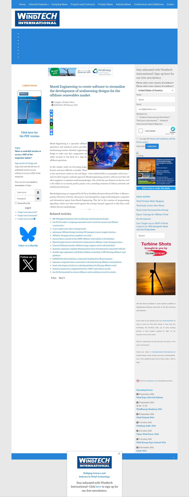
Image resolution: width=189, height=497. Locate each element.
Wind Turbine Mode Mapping (150, 201)
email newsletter (167, 321)
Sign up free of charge (24, 163)
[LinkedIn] (89, 120)
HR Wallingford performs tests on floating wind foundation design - (81, 219)
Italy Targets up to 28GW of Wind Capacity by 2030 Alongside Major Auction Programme (152, 226)
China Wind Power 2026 (147, 434)
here (98, 486)
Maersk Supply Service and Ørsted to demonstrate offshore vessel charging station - (88, 242)
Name (138, 94)
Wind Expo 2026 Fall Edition (149, 397)
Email (138, 104)
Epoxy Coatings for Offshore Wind (152, 214)
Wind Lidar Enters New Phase (150, 205)
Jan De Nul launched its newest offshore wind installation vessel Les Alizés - (85, 272)
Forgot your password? (27, 212)
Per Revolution (143, 219)
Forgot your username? (27, 215)
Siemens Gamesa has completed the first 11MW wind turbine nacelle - (82, 269)
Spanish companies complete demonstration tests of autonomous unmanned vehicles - (89, 249)
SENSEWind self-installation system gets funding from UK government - (83, 259)
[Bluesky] (89, 114)
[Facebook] (89, 111)
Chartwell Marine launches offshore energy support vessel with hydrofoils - (84, 245)
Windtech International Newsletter (154, 117)
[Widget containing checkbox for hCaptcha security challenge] (155, 130)
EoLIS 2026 (141, 451)
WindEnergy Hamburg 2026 (149, 409)
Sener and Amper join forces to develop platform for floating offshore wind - (85, 265)
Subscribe (140, 146)
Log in (28, 207)
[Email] (89, 117)
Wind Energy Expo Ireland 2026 (151, 442)
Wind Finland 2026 (145, 417)
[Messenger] (89, 133)
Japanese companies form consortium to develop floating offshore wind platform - (87, 262)
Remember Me (24, 203)
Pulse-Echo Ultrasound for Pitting (152, 210)
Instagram (150, 381)
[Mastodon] (89, 130)
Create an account (25, 219)
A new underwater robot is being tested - (70, 229)
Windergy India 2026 (146, 426)
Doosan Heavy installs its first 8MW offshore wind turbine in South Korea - (84, 239)
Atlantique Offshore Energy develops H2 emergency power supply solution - (84, 232)
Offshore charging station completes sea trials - (72, 235)
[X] (89, 124)
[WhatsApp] (89, 127)
